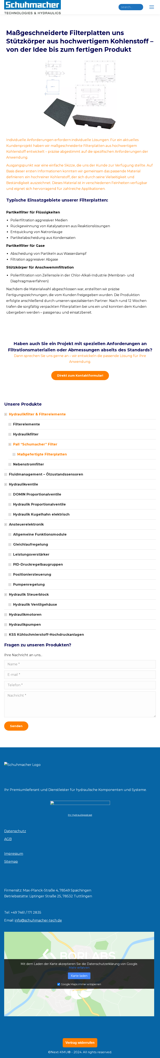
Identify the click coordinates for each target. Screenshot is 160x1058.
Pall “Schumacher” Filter (35, 444)
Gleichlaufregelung (30, 544)
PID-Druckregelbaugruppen (38, 564)
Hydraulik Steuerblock (29, 594)
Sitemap (11, 862)
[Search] (139, 7)
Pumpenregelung (29, 584)
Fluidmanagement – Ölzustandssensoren (46, 474)
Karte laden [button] (79, 976)
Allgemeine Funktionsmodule (40, 534)
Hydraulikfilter (26, 434)
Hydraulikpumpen (25, 625)
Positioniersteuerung (32, 574)
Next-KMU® (61, 1052)
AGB (8, 839)
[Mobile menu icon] (152, 7)
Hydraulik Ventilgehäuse (35, 605)
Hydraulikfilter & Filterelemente (37, 414)
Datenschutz (15, 831)
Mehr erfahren (79, 968)
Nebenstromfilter (28, 464)
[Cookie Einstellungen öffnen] (9, 1053)
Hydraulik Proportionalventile (39, 504)
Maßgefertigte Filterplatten (42, 454)
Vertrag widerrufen (80, 1042)
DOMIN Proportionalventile (37, 494)
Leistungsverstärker (31, 554)
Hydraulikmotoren (25, 615)
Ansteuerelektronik (26, 524)
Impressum (13, 854)
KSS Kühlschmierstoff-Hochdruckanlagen (46, 635)
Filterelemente (26, 424)
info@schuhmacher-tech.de (38, 920)
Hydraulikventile (23, 484)
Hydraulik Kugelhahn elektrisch (41, 514)
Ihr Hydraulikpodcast (80, 814)
